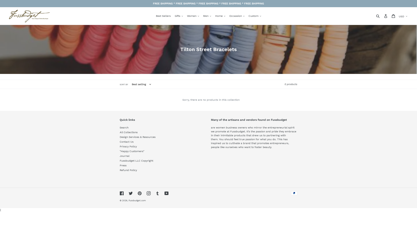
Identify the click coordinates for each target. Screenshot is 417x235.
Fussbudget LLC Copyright (136, 160)
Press (123, 165)
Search (124, 127)
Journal (124, 155)
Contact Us (127, 141)
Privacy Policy (128, 146)
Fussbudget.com (137, 200)
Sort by (124, 84)
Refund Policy (128, 170)
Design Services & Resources (138, 137)
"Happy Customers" (132, 151)
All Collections (129, 132)
